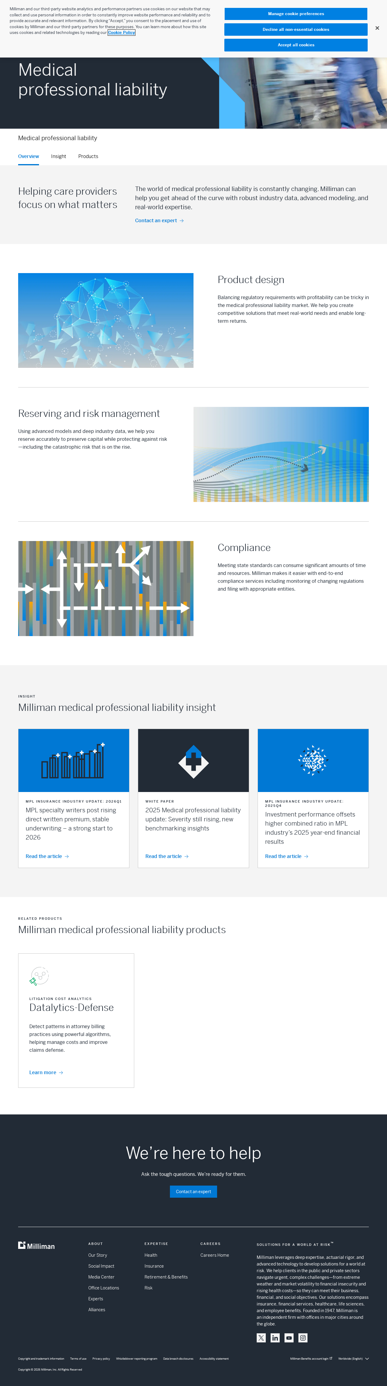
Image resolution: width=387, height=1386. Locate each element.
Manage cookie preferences (296, 13)
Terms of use (78, 1359)
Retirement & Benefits (166, 1277)
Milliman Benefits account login (309, 1359)
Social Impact (101, 1266)
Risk (148, 1288)
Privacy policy (101, 1359)
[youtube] (289, 1337)
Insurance (154, 1266)
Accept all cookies (296, 45)
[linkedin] (275, 1337)
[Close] (377, 28)
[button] (73, 798)
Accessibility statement (214, 1359)
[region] (193, 29)
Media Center (101, 1277)
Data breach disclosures (178, 1359)
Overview (28, 156)
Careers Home (214, 1255)
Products (88, 156)
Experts (95, 1299)
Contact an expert (156, 220)
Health (151, 1255)
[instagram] (302, 1337)
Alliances (96, 1309)
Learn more (42, 1072)
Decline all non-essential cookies (296, 29)
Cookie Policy (121, 32)
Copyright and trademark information (41, 1359)
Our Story (97, 1255)
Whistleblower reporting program (136, 1359)
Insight (58, 156)
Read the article (44, 856)
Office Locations (103, 1288)
